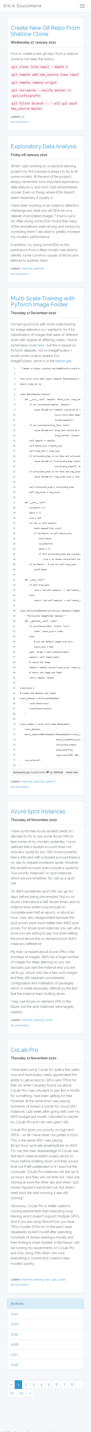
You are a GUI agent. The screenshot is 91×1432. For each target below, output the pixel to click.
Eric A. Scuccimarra (22, 5)
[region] (45, 567)
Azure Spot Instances (38, 811)
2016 (14, 1365)
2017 (14, 1354)
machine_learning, (33, 781)
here (40, 345)
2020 (15, 1324)
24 (21, 1393)
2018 (14, 1344)
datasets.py (21, 772)
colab (61, 1279)
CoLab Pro (24, 1049)
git (22, 116)
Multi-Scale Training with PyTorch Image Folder (43, 301)
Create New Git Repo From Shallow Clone (45, 30)
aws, (48, 1279)
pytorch (50, 781)
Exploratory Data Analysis (44, 146)
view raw (72, 772)
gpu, (55, 1279)
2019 (14, 1334)
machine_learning (32, 268)
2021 (14, 1314)
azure (48, 1020)
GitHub (58, 772)
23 (12, 1393)
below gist (63, 361)
